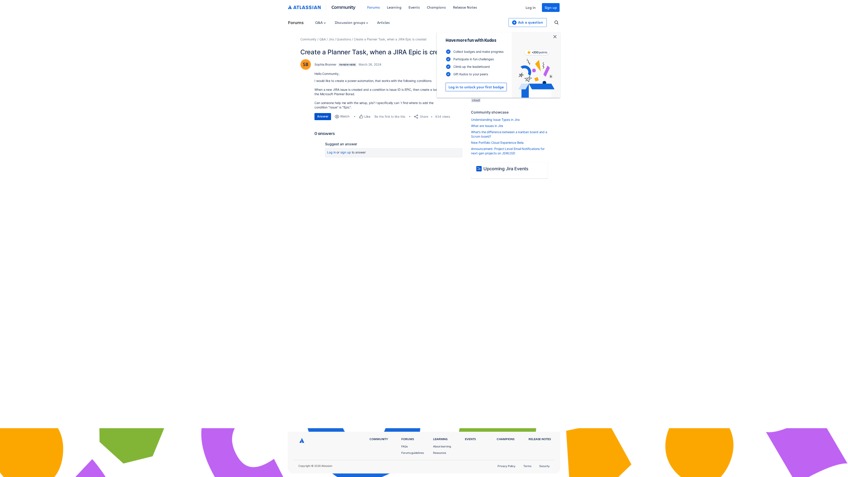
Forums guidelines (412, 452)
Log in (531, 7)
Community (343, 7)
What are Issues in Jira (487, 126)
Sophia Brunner (325, 64)
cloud (476, 100)
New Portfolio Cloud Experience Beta (497, 142)
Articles (383, 22)
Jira (331, 39)
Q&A (319, 22)
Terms (527, 466)
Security (544, 466)
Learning (394, 7)
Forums (373, 7)
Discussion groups (350, 22)
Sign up (551, 7)
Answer (322, 116)
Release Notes (465, 7)
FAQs (404, 446)
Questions (344, 39)
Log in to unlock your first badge (476, 87)
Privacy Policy (506, 466)
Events (414, 7)
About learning (442, 446)
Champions (436, 7)
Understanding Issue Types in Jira (495, 119)
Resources (439, 452)
